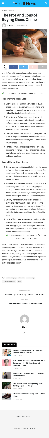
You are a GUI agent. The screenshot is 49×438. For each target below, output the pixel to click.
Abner (11, 25)
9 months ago (18, 368)
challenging (11, 278)
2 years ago (18, 389)
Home (4, 11)
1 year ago (17, 378)
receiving (30, 278)
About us (29, 416)
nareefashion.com (30, 428)
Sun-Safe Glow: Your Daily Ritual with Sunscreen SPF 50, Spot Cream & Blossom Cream (29, 362)
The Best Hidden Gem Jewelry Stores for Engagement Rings (28, 384)
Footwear (11, 11)
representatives (9, 281)
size (19, 281)
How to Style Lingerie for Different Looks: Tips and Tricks (28, 351)
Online (21, 278)
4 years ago (18, 355)
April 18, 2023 (22, 25)
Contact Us (20, 416)
